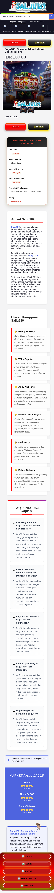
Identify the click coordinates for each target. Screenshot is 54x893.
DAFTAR (39, 42)
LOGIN (14, 42)
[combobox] (24, 17)
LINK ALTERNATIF (28, 878)
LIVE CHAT (28, 885)
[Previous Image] (5, 86)
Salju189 (15, 227)
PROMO (28, 857)
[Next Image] (49, 86)
